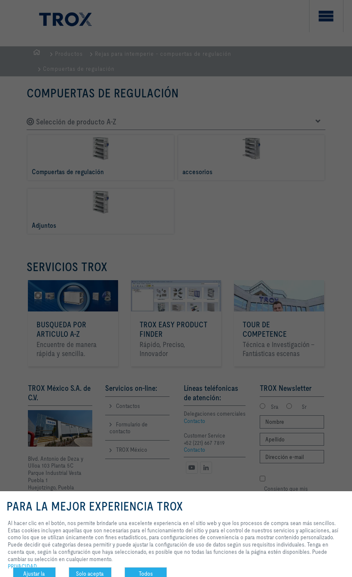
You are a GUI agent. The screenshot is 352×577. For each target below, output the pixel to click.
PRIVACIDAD (22, 566)
